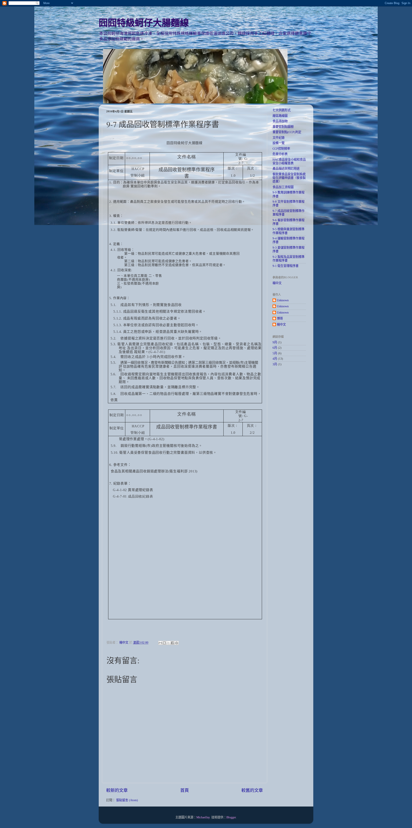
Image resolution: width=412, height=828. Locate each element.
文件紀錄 (279, 137)
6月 (275, 347)
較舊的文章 (252, 790)
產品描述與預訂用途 (286, 168)
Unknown (283, 300)
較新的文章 (117, 790)
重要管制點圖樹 (283, 126)
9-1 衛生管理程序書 (285, 266)
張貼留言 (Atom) (127, 800)
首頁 (184, 790)
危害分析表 (280, 154)
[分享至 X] (168, 643)
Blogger (231, 817)
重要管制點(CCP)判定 (287, 132)
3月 (275, 364)
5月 (275, 353)
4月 (275, 358)
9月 (275, 342)
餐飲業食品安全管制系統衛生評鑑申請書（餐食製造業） (289, 177)
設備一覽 (279, 143)
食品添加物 (280, 121)
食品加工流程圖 (283, 187)
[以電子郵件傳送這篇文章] (160, 643)
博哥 (280, 318)
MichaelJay (203, 817)
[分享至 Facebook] (172, 643)
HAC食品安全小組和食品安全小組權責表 (289, 161)
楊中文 (277, 283)
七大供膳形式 (282, 110)
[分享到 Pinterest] (176, 643)
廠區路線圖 (280, 115)
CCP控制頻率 (281, 148)
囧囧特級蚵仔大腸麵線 (144, 23)
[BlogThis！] (164, 643)
